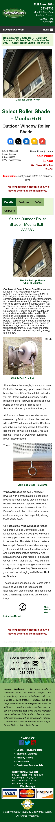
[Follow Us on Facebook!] (21, 744)
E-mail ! (29, 662)
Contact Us (22, 761)
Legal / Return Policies (29, 750)
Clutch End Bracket (22, 378)
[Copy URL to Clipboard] (42, 141)
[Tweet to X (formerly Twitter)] (18, 141)
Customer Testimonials (29, 765)
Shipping (9, 210)
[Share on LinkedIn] (26, 141)
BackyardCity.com (13, 29)
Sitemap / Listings (26, 753)
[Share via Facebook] (10, 141)
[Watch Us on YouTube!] (33, 744)
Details (8, 202)
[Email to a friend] (34, 141)
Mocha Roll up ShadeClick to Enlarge (32, 282)
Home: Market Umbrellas (17, 38)
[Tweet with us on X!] (27, 744)
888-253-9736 (47, 6)
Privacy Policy (24, 757)
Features (23, 202)
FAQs (38, 202)
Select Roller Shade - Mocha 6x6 (31, 42)
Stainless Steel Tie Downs (33, 484)
